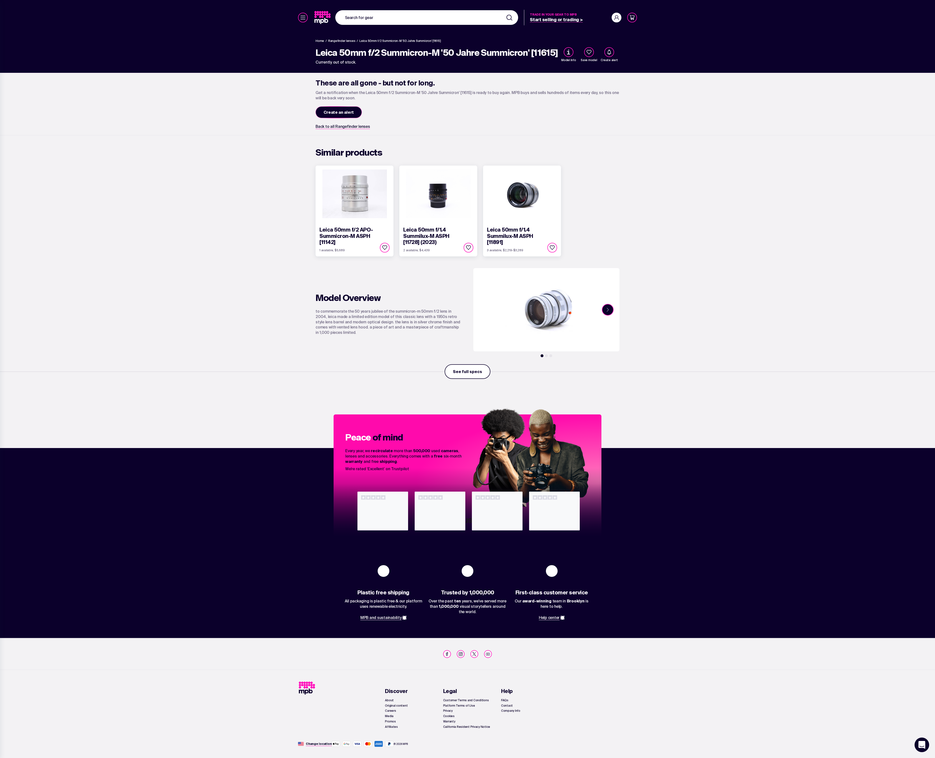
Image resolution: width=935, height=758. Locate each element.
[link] (323, 17)
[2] (546, 355)
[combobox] (426, 17)
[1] (542, 355)
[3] (550, 355)
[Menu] (303, 17)
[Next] (608, 310)
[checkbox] (589, 52)
